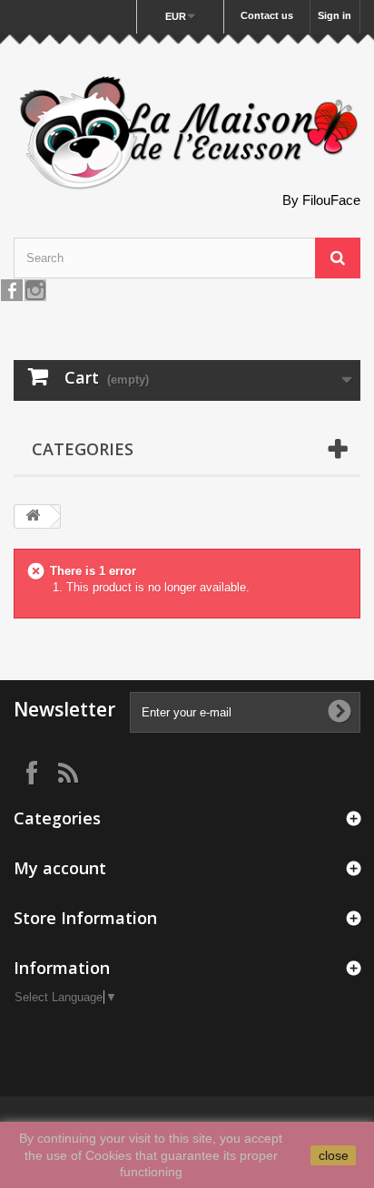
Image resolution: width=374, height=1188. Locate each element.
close (334, 1155)
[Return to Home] (32, 516)
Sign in (334, 15)
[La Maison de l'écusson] (187, 133)
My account (60, 868)
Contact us (267, 15)
